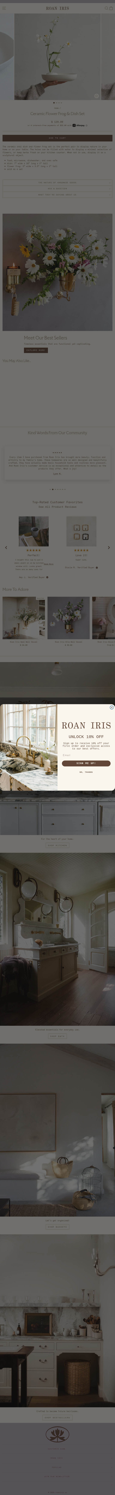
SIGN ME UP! (86, 763)
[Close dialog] (112, 707)
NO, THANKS (86, 772)
